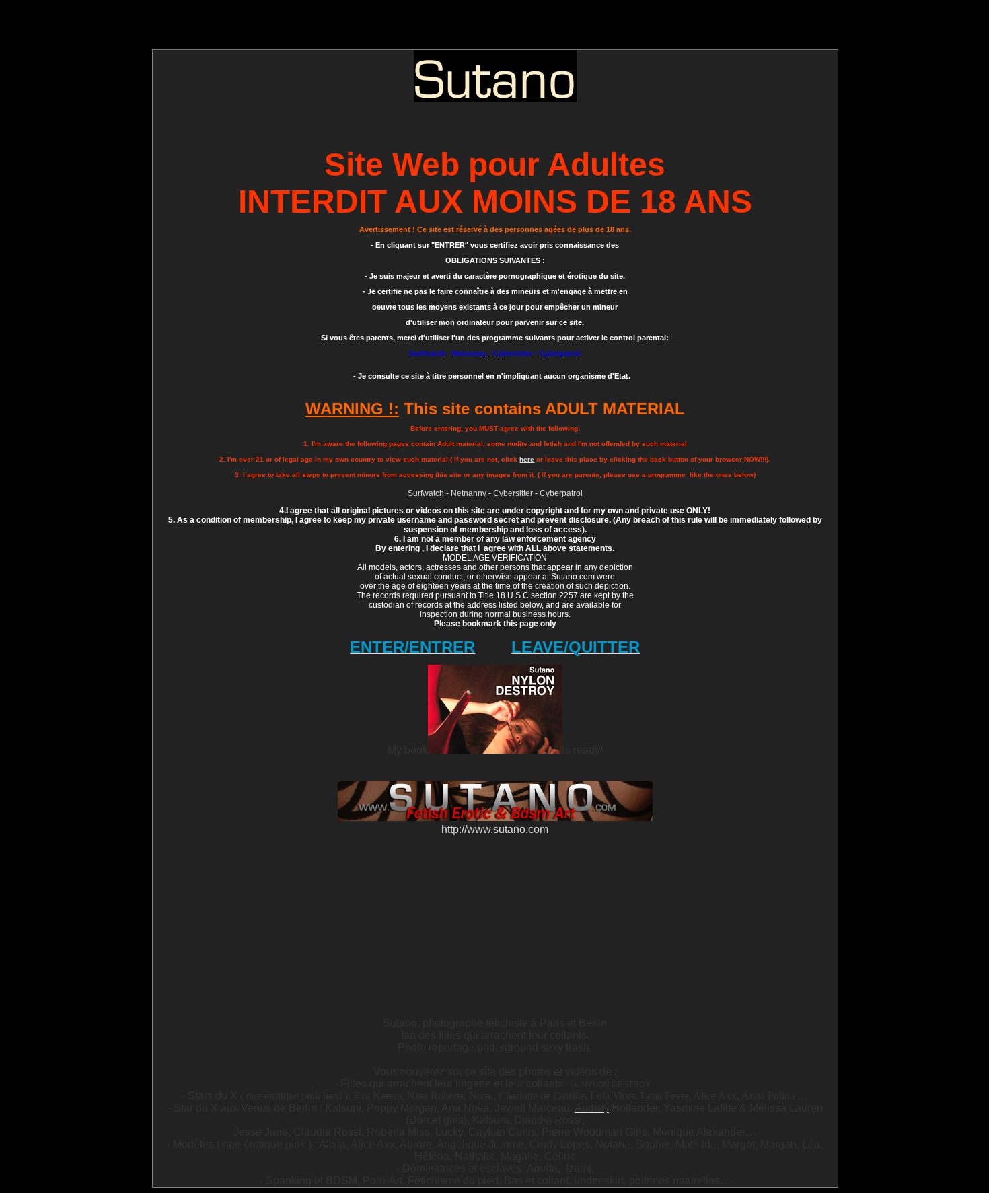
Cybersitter (513, 493)
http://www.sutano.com (494, 829)
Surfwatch (426, 493)
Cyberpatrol (561, 493)
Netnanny (468, 493)
